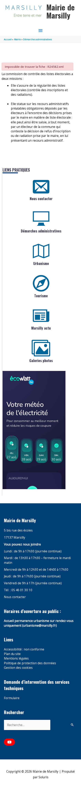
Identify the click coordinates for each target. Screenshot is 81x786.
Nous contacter (41, 198)
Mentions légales (16, 658)
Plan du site (12, 654)
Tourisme (41, 295)
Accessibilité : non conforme (24, 649)
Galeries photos (41, 360)
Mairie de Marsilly (60, 11)
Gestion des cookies (18, 667)
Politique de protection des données (30, 663)
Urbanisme (41, 263)
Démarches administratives (41, 230)
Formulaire (11, 698)
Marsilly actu (41, 328)
